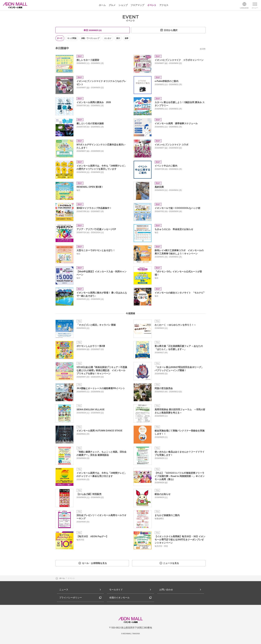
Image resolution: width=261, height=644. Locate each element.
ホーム (62, 578)
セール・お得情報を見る (94, 563)
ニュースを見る (171, 563)
